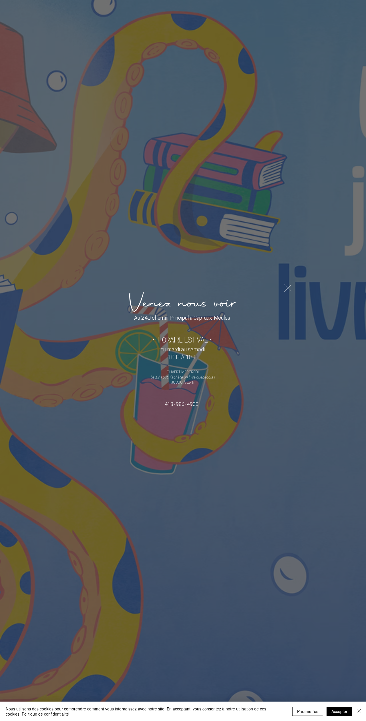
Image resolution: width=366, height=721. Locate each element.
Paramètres (307, 711)
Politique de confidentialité (45, 714)
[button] (287, 288)
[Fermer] (359, 711)
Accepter (339, 711)
